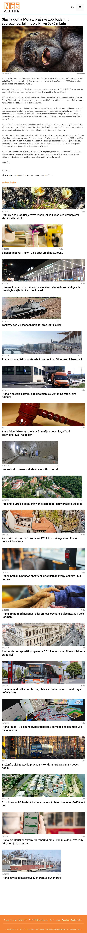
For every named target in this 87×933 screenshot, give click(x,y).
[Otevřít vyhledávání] (72, 7)
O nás (6, 920)
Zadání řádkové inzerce (38, 920)
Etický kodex (76, 920)
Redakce (65, 920)
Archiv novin (55, 920)
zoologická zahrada (34, 175)
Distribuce (22, 920)
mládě (21, 175)
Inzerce (13, 920)
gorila (13, 175)
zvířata (49, 175)
